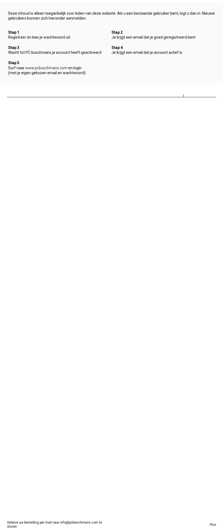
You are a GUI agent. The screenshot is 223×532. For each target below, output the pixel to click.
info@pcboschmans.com (79, 522)
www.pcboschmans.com (46, 68)
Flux (213, 525)
